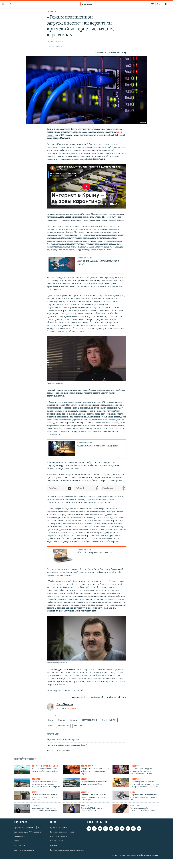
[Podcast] (133, 828)
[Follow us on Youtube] (100, 828)
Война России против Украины (45, 766)
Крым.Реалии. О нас (58, 828)
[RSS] (128, 828)
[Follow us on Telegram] (116, 828)
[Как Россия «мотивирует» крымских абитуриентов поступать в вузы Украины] (121, 769)
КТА (158, 4)
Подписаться (19, 837)
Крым (132, 792)
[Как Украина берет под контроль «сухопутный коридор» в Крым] (22, 769)
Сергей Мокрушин (55, 42)
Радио (16, 841)
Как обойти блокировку (24, 850)
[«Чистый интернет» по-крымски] (61, 555)
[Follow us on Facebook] (88, 828)
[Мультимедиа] (165, 4)
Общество (52, 12)
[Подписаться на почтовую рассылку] (139, 828)
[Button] (100, 52)
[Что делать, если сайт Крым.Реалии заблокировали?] (121, 808)
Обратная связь (56, 841)
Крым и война (87, 766)
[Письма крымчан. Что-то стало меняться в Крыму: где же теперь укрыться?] (22, 795)
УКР (152, 4)
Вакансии (54, 846)
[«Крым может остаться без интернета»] (61, 448)
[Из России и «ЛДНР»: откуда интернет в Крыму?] (61, 264)
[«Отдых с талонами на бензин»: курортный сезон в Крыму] (71, 782)
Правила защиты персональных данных (67, 850)
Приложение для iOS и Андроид (27, 832)
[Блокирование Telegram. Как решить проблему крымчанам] (22, 808)
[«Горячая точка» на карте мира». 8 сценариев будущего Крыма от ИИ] (121, 795)
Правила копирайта (58, 837)
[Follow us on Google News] (111, 828)
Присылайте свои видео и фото (27, 828)
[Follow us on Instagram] (105, 828)
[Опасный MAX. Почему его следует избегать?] (71, 808)
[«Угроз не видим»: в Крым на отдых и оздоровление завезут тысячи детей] (71, 795)
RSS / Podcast (19, 846)
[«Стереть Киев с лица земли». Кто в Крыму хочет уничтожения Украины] (71, 769)
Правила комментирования (62, 832)
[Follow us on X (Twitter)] (94, 828)
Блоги (34, 792)
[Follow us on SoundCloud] (122, 828)
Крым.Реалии (70, 708)
